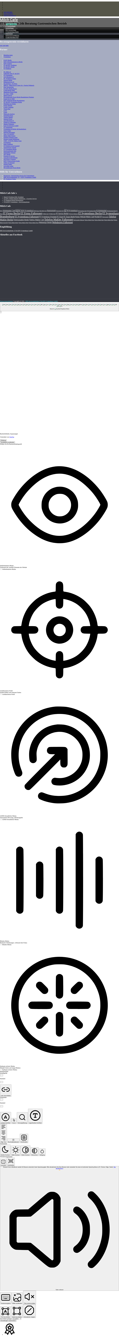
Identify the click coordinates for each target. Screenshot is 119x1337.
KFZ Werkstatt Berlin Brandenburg (14, 100)
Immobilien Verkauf (9, 152)
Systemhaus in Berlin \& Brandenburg (15, 129)
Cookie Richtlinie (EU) (12, 37)
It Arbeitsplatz (101, 211)
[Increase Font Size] (1, 1075)
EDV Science (8, 63)
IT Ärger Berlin (69, 217)
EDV (18, 210)
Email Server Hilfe (9, 99)
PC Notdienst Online (10, 78)
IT (65, 210)
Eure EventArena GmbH (11, 126)
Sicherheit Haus (8, 115)
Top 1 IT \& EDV (9, 134)
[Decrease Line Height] (1, 1106)
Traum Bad (7, 109)
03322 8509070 (8, 14)
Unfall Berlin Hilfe (9, 90)
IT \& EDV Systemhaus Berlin (13, 102)
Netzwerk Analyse (9, 114)
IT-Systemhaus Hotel (91, 210)
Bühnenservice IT (9, 82)
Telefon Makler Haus (99, 220)
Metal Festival (8, 95)
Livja (5, 110)
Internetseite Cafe (60, 210)
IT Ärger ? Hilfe (8, 94)
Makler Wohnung (9, 124)
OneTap (11, 437)
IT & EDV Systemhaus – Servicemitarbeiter (17, 202)
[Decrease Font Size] (1, 1082)
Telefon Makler (8, 117)
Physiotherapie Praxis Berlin (12, 168)
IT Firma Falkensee (31, 213)
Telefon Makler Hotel (108, 220)
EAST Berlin (8, 60)
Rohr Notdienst (8, 144)
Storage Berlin (8, 80)
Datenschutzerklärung (6, 301)
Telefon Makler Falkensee (58, 219)
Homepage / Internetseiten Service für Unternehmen (19, 175)
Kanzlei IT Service (9, 156)
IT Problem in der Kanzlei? (12, 146)
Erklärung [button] (3, 440)
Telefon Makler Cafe (36, 220)
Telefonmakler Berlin (21, 220)
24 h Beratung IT (9, 77)
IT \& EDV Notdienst (10, 65)
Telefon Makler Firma (89, 220)
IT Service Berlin (62, 214)
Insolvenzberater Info (10, 151)
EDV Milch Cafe (43, 210)
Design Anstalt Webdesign (11, 139)
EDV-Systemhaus (27, 211)
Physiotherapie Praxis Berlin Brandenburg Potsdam (19, 97)
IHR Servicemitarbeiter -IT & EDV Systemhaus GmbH (16, 231)
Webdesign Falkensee (62, 222)
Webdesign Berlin (45, 222)
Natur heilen (7, 131)
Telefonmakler (105, 216)
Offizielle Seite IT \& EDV (12, 73)
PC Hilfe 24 (7, 72)
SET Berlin (7, 154)
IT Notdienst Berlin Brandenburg (13, 200)
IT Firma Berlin (11, 213)
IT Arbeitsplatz (8, 127)
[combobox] (59, 307)
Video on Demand (9, 163)
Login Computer (8, 107)
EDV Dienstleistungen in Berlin (13, 62)
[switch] (8, 569)
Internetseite (51, 211)
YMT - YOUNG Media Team (12, 141)
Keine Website (8, 105)
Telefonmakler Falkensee (78, 220)
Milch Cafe (90, 217)
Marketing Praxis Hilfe (10, 92)
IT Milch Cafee (52, 213)
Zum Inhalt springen (6, 1319)
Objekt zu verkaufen (10, 122)
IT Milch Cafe (45, 213)
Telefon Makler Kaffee (13, 222)
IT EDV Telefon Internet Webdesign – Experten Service (20, 198)
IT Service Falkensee (73, 213)
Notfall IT (98, 217)
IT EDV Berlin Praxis (10, 89)
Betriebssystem (8, 55)
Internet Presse (8, 119)
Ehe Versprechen (9, 87)
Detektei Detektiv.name (10, 137)
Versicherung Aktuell (10, 147)
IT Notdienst (7, 68)
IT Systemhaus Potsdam (48, 217)
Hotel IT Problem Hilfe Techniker (14, 197)
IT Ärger (60, 217)
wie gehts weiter (8, 166)
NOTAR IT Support (10, 159)
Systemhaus (7, 57)
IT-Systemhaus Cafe (82, 210)
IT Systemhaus (8, 75)
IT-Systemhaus (72, 211)
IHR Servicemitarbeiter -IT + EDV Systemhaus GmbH (20, 177)
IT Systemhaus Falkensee (27, 216)
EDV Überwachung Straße (12, 161)
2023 (1, 210)
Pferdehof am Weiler (10, 104)
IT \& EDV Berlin (9, 67)
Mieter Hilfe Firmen (9, 136)
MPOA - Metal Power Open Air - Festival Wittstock (19, 85)
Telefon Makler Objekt (23, 222)
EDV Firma (36, 210)
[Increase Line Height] (1, 1099)
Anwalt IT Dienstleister (10, 157)
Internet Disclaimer (9, 132)
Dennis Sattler (8, 164)
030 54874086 (8, 12)
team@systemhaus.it (10, 15)
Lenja (5, 112)
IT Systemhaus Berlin (10, 149)
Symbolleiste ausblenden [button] (7, 442)
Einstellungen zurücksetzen (8, 1320)
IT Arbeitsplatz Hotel (111, 210)
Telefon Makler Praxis (33, 222)
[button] (0, 312)
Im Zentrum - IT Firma (10, 84)
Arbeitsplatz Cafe (9, 211)
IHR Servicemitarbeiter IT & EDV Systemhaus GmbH (41, 301)
